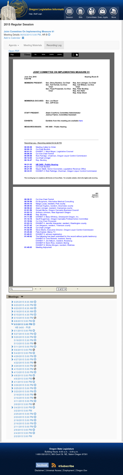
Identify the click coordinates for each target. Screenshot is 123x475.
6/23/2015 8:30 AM (23, 308)
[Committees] (91, 13)
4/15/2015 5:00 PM (23, 369)
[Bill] (80, 13)
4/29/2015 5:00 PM (23, 356)
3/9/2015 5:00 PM (23, 404)
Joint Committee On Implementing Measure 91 (29, 31)
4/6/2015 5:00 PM (23, 378)
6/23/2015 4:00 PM (23, 305)
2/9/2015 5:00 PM (23, 429)
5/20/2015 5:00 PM (23, 337)
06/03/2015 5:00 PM (30, 34)
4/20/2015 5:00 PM (23, 365)
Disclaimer (39, 470)
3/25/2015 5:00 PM (23, 388)
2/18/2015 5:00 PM (23, 420)
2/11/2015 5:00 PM (23, 426)
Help (30, 13)
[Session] (69, 13)
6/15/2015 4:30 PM (23, 314)
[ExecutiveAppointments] (102, 13)
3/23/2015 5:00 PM (23, 391)
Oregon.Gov (81, 470)
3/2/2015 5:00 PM (23, 410)
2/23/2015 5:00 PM (23, 417)
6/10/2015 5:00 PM (23, 317)
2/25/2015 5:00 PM (23, 413)
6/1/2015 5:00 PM (23, 330)
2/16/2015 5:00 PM (23, 423)
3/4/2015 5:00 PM (23, 407)
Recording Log (54, 45)
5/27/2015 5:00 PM (23, 333)
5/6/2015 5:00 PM (23, 349)
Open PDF (14, 50)
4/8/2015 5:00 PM (23, 375)
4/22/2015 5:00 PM (23, 362)
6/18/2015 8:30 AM (23, 311)
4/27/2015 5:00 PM (23, 359)
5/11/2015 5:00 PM (23, 346)
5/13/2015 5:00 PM (23, 343)
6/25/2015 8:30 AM (23, 301)
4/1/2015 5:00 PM (23, 381)
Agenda (13, 45)
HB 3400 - (22, 327)
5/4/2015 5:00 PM (23, 353)
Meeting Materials (33, 45)
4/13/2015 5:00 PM (23, 372)
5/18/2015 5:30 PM (23, 340)
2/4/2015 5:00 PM (23, 433)
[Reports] (113, 13)
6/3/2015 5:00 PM (23, 324)
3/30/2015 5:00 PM (23, 385)
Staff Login (38, 13)
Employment (68, 470)
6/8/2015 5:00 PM (23, 321)
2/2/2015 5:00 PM (23, 436)
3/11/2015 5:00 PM (23, 401)
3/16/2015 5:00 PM (23, 397)
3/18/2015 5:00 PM (23, 394)
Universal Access (53, 470)
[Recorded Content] (49, 34)
